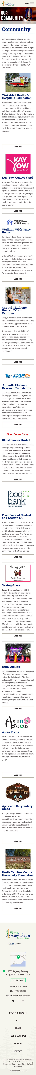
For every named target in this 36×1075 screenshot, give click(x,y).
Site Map (29, 1064)
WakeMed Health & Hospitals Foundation (17, 96)
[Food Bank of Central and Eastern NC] (18, 499)
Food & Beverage (18, 1036)
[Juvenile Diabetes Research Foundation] (18, 376)
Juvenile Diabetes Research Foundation (16, 386)
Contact (18, 1051)
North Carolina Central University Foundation (18, 873)
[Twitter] (13, 1001)
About (18, 1028)
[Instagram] (23, 1001)
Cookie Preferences (18, 1062)
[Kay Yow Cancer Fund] (18, 164)
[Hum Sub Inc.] (18, 653)
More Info (18, 147)
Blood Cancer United (16, 440)
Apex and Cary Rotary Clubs (17, 807)
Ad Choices (13, 1064)
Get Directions (18, 959)
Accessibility (18, 1066)
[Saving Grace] (18, 573)
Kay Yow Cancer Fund (17, 177)
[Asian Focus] (18, 722)
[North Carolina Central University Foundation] (18, 859)
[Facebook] (18, 1001)
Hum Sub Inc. (11, 667)
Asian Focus (10, 732)
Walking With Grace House (16, 231)
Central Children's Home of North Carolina (14, 310)
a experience (18, 1071)
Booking (18, 1043)
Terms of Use (21, 1064)
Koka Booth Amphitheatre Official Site (8, 3)
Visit (18, 1020)
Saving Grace (11, 585)
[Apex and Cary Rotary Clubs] (18, 793)
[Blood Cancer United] (18, 434)
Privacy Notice (7, 1062)
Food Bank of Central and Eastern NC (16, 516)
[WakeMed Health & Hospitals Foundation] (18, 82)
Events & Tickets (18, 1013)
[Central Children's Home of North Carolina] (18, 295)
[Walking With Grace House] (18, 222)
